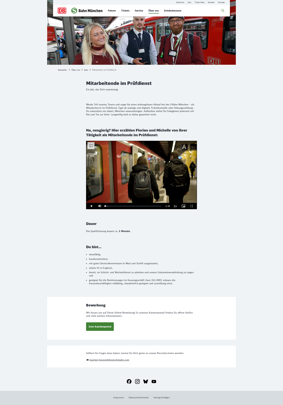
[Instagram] (137, 381)
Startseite (62, 70)
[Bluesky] (145, 381)
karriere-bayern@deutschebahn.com (109, 359)
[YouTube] (154, 381)
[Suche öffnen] (223, 10)
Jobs (86, 70)
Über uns (75, 70)
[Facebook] (129, 381)
